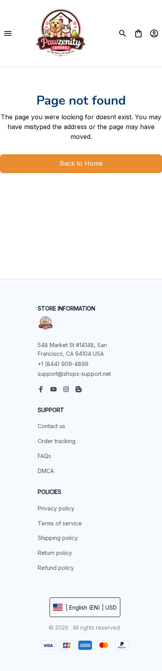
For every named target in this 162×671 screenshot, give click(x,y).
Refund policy (56, 567)
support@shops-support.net (74, 373)
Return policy (55, 552)
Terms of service (60, 523)
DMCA (46, 471)
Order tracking (56, 441)
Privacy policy (56, 508)
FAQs (44, 456)
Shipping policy (58, 537)
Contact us (51, 426)
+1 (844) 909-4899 (63, 363)
